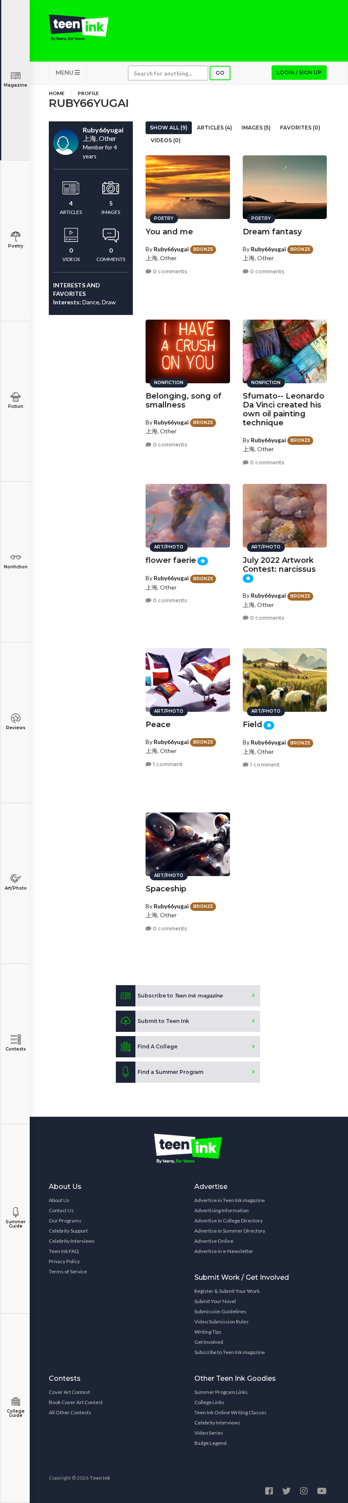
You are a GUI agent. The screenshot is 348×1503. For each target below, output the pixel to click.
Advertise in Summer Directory (229, 1231)
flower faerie (171, 560)
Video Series (208, 1433)
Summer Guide (15, 1224)
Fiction (15, 406)
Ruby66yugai (171, 249)
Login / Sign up (299, 72)
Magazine (15, 85)
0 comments (169, 271)
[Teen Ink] (79, 27)
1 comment (167, 764)
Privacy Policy (64, 1261)
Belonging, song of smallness (184, 400)
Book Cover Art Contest (76, 1402)
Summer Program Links (221, 1392)
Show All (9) (169, 127)
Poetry (15, 246)
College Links (209, 1402)
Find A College (157, 1046)
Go (220, 73)
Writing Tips (208, 1332)
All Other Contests (70, 1412)
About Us (59, 1200)
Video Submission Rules (221, 1321)
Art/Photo (16, 888)
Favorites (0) (300, 127)
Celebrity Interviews (72, 1241)
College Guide (16, 1413)
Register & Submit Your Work (227, 1291)
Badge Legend (210, 1443)
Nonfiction (16, 567)
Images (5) (256, 127)
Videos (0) (166, 140)
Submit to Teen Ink (163, 1021)
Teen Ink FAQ (64, 1251)
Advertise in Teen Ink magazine (229, 1200)
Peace (158, 724)
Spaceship (166, 888)
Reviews (15, 727)
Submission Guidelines (220, 1311)
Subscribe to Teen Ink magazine (229, 1352)
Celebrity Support (68, 1231)
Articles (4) (214, 127)
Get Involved (208, 1342)
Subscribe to (180, 995)
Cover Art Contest (69, 1392)
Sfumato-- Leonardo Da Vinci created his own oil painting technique (283, 409)
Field (252, 724)
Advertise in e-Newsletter (223, 1251)
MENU (65, 72)
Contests (16, 1049)
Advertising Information (221, 1210)
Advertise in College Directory (228, 1220)
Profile (88, 93)
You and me (169, 231)
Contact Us (61, 1210)
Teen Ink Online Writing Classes (230, 1412)
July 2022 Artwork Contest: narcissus (279, 565)
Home (57, 93)
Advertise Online (213, 1241)
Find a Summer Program (170, 1072)
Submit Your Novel (215, 1301)
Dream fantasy (272, 231)
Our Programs (65, 1220)
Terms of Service (68, 1271)
